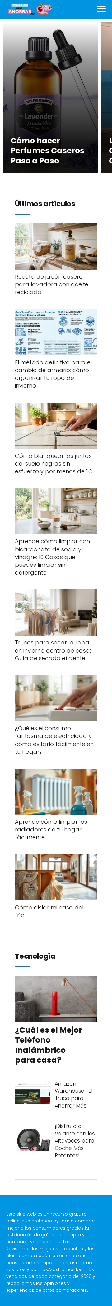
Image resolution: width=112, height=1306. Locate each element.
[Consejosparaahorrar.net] (30, 9)
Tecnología (35, 956)
